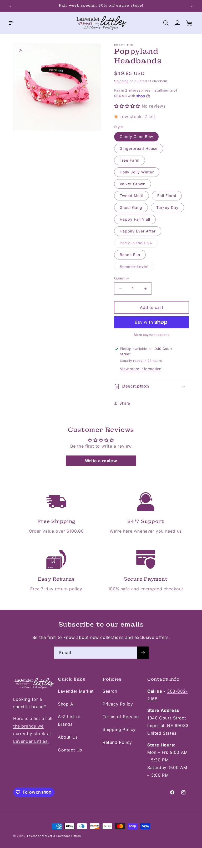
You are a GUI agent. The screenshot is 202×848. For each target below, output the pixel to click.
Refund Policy (117, 742)
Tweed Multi (131, 195)
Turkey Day (167, 207)
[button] (11, 23)
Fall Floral (166, 195)
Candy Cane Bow (136, 136)
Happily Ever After (138, 231)
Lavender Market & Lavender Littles (54, 836)
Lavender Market (76, 691)
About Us (68, 737)
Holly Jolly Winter (137, 172)
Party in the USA (139, 244)
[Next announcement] (192, 6)
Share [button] (124, 403)
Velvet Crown (132, 184)
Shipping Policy (119, 729)
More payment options (151, 335)
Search (110, 691)
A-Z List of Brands (69, 720)
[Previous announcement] (10, 6)
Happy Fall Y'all (135, 219)
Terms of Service (121, 716)
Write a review (101, 460)
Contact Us (70, 749)
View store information (140, 369)
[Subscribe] (143, 652)
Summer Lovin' (137, 267)
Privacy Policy (118, 704)
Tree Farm (129, 160)
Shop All (67, 704)
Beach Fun (130, 254)
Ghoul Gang (131, 207)
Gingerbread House (139, 148)
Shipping (121, 81)
